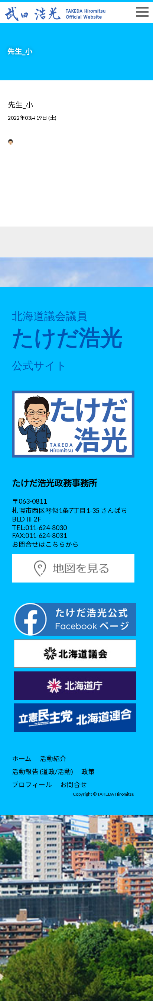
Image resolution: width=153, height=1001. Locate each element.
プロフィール (32, 785)
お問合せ (73, 785)
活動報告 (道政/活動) (42, 772)
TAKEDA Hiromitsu (115, 793)
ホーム (22, 759)
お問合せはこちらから (45, 544)
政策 (88, 772)
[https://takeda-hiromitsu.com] (55, 13)
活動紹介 (53, 759)
